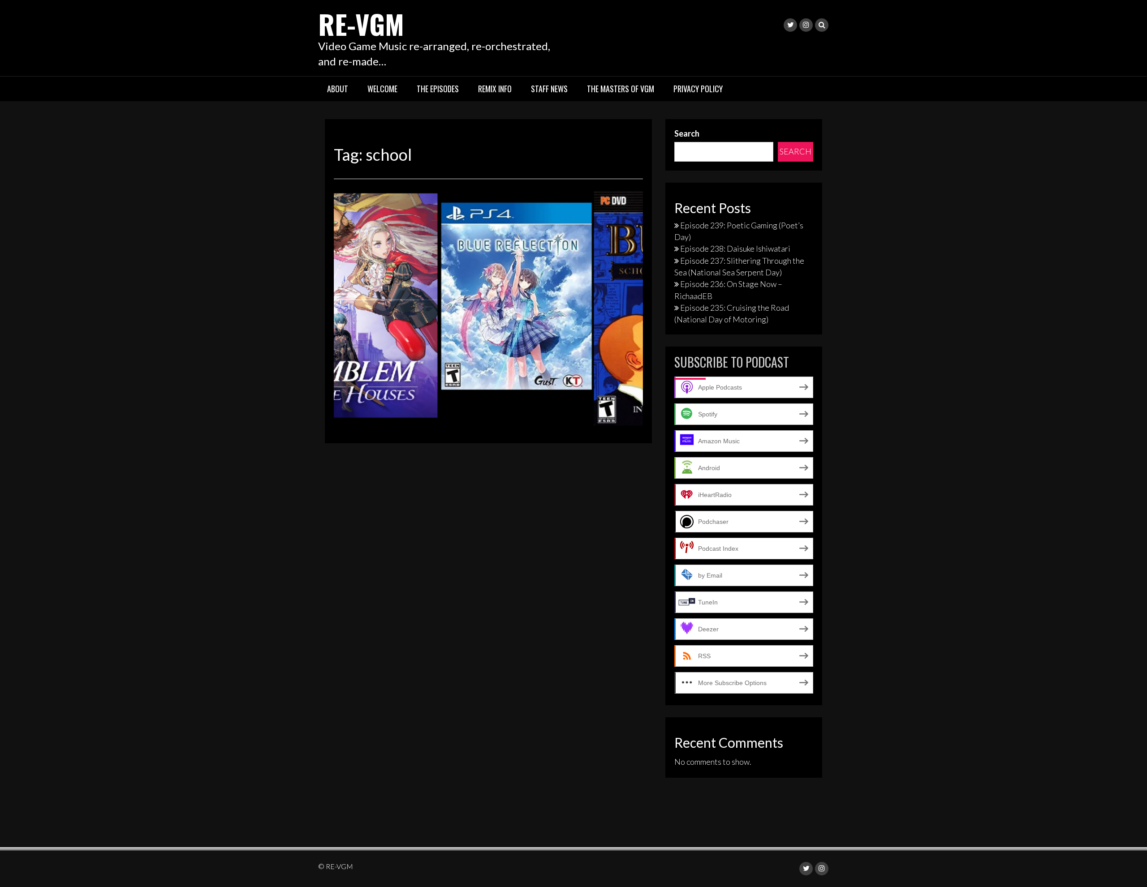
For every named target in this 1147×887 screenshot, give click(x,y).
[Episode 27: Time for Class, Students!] (488, 308)
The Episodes (438, 88)
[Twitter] (790, 25)
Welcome (382, 88)
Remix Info (495, 88)
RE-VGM (361, 23)
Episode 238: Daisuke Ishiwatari (735, 248)
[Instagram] (806, 25)
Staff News (549, 88)
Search (686, 133)
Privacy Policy (698, 88)
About (337, 88)
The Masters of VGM (620, 88)
